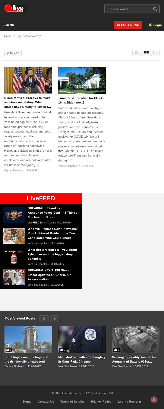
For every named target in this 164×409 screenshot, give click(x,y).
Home (27, 401)
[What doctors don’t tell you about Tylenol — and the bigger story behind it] (14, 257)
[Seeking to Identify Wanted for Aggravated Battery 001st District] (136, 339)
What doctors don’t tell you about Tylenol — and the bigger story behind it (52, 254)
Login (157, 25)
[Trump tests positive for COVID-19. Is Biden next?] (82, 80)
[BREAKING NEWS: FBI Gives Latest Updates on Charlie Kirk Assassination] (14, 277)
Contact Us (46, 401)
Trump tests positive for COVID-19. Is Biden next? (81, 100)
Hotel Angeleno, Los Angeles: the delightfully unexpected (26, 359)
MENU (9, 25)
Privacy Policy (101, 401)
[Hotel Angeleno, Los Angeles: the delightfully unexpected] (28, 339)
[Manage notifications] (154, 399)
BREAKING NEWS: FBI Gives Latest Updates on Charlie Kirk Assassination (50, 275)
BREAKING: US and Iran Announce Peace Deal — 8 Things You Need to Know (52, 212)
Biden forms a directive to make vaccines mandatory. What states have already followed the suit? (28, 102)
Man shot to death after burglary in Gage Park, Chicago (81, 359)
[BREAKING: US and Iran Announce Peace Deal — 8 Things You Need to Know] (14, 215)
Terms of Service (72, 401)
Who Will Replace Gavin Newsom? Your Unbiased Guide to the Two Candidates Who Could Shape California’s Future (53, 233)
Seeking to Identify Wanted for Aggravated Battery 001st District (134, 359)
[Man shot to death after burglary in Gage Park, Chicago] (82, 339)
